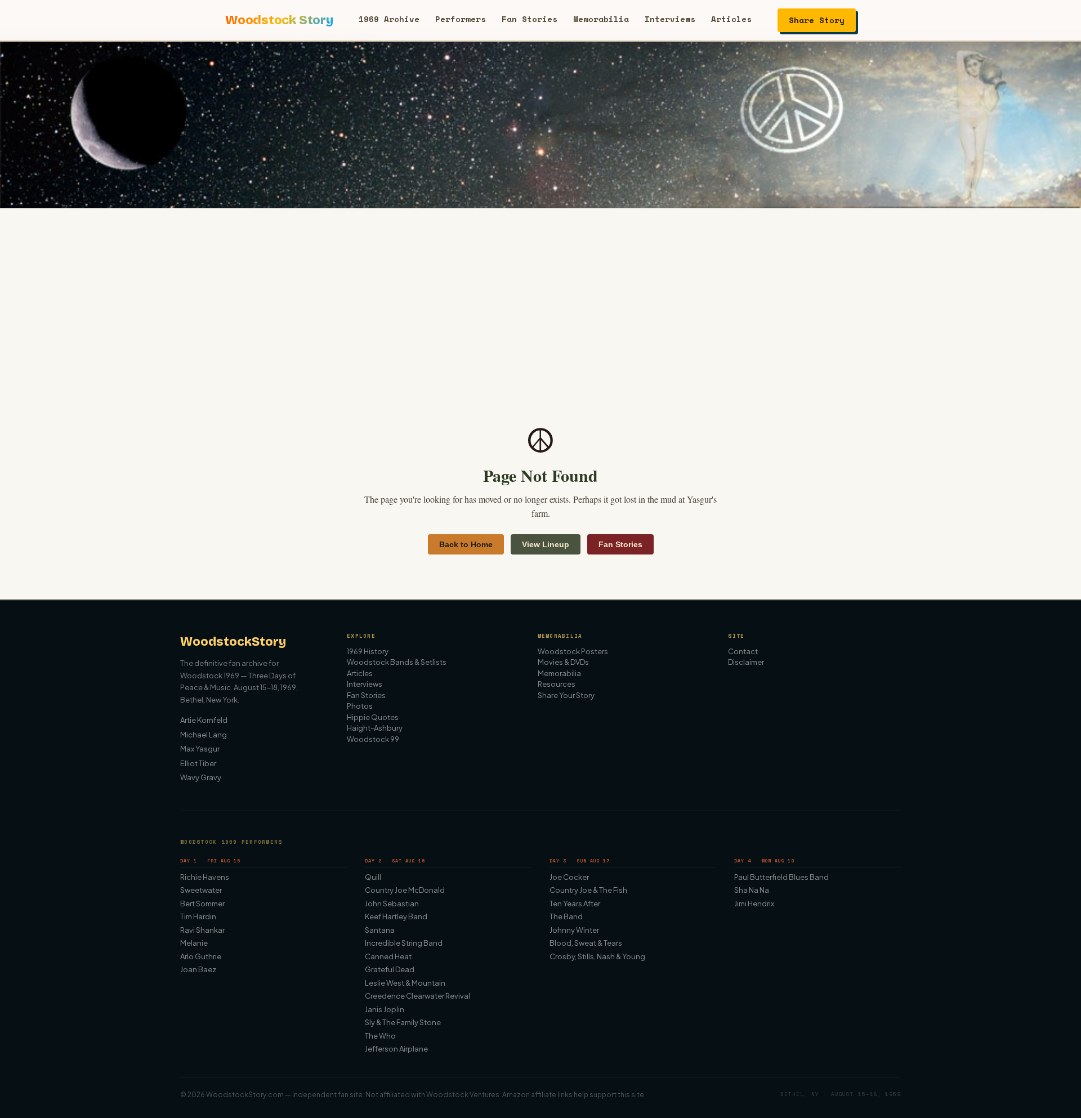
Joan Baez (198, 969)
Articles (731, 19)
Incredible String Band (404, 942)
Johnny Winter (574, 929)
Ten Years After (575, 903)
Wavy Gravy (200, 777)
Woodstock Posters (573, 651)
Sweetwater (201, 890)
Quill (373, 877)
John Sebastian (392, 903)
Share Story (817, 20)
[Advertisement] (540, 293)
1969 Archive (389, 19)
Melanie (194, 942)
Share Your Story (566, 695)
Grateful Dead (389, 969)
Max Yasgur (200, 748)
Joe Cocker (569, 877)
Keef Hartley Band (396, 916)
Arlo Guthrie (200, 956)
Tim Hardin (198, 916)
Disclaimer (746, 662)
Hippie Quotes (373, 717)
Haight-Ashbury (375, 727)
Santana (380, 929)
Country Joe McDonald (405, 890)
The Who (380, 1035)
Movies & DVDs (563, 662)
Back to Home (466, 544)
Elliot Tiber (198, 763)
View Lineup (545, 544)
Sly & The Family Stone (403, 1022)
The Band (566, 916)
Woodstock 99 (373, 739)
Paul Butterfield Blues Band (781, 877)
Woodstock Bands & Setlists (396, 662)
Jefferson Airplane (396, 1048)
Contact (743, 651)
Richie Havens (204, 877)
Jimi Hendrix (754, 903)
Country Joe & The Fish (588, 890)
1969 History (367, 651)
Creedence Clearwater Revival (417, 995)
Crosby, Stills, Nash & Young (597, 956)
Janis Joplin (384, 1009)
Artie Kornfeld (203, 720)
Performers (460, 19)
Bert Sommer (202, 903)
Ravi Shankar (202, 929)
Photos (360, 705)
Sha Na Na (751, 890)
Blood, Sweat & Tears (586, 942)
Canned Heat (388, 956)
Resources (556, 683)
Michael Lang (203, 734)
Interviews (670, 19)
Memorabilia (601, 19)
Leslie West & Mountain (405, 982)
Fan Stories (529, 19)
